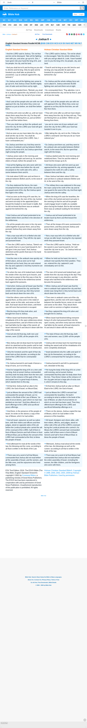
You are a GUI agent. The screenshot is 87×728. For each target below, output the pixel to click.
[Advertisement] (43, 541)
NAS (68, 43)
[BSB (43, 43)
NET (72, 43)
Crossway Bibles (29, 475)
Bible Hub (43, 495)
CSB (48, 43)
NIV (76, 43)
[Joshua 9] (84, 331)
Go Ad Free (4, 723)
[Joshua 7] (3, 331)
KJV (60, 43)
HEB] (8, 45)
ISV (64, 43)
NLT (80, 43)
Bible (4, 34)
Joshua (9, 34)
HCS (56, 43)
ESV (52, 43)
